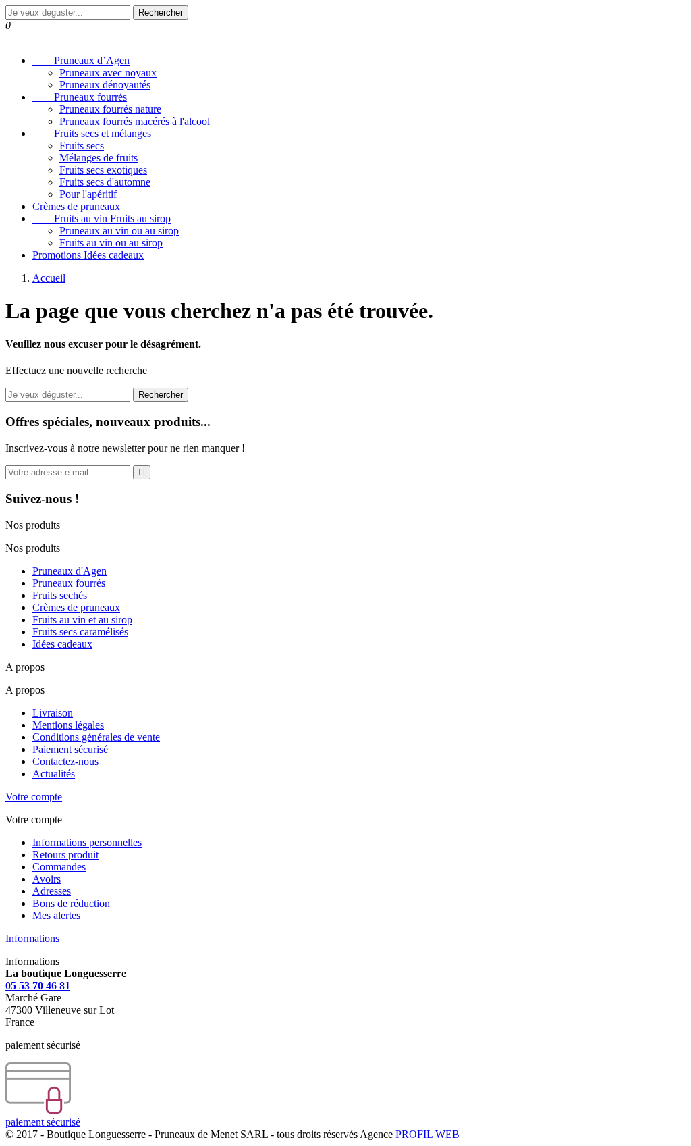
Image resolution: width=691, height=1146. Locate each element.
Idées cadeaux (62, 644)
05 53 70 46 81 (37, 985)
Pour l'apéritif (88, 194)
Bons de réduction (71, 903)
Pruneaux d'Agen (69, 571)
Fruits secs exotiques (103, 170)
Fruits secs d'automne (104, 182)
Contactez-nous (65, 761)
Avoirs (46, 879)
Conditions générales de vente (96, 737)
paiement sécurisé (42, 1122)
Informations (32, 938)
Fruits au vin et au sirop (82, 619)
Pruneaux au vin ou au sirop (119, 230)
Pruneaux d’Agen (81, 60)
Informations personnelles (87, 842)
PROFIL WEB (427, 1134)
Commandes (59, 866)
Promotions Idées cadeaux (88, 255)
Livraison (52, 713)
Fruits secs (81, 145)
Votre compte (33, 796)
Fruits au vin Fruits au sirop (101, 218)
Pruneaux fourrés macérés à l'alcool (134, 121)
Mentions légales (68, 725)
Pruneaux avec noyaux (108, 72)
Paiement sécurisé (70, 749)
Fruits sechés (59, 595)
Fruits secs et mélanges (91, 133)
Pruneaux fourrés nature (110, 109)
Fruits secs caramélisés (80, 631)
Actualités (53, 773)
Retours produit (65, 854)
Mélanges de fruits (98, 157)
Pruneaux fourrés (79, 97)
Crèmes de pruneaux (76, 206)
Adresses (51, 891)
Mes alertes (56, 915)
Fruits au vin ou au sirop (111, 243)
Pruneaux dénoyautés (104, 84)
